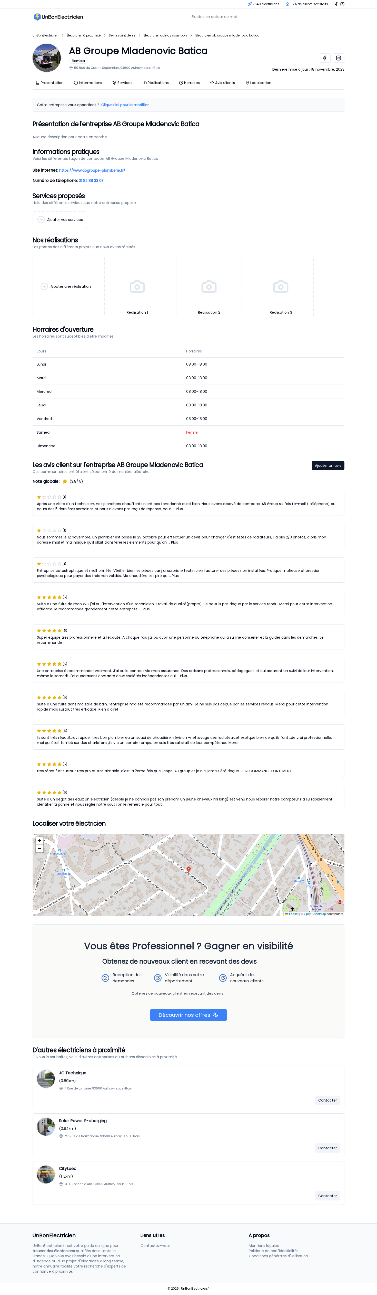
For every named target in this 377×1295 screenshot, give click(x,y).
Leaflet (293, 913)
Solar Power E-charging (83, 1121)
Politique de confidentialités (274, 1250)
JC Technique (72, 1073)
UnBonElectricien (45, 35)
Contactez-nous (156, 1245)
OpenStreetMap (315, 913)
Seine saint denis (122, 35)
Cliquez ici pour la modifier (125, 104)
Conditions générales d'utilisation (278, 1256)
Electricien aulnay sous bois (165, 35)
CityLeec (67, 1168)
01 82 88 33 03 (91, 180)
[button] (188, 869)
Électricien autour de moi (214, 16)
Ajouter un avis (328, 465)
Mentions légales (264, 1245)
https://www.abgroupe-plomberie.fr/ (92, 170)
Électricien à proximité (84, 35)
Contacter (327, 1100)
